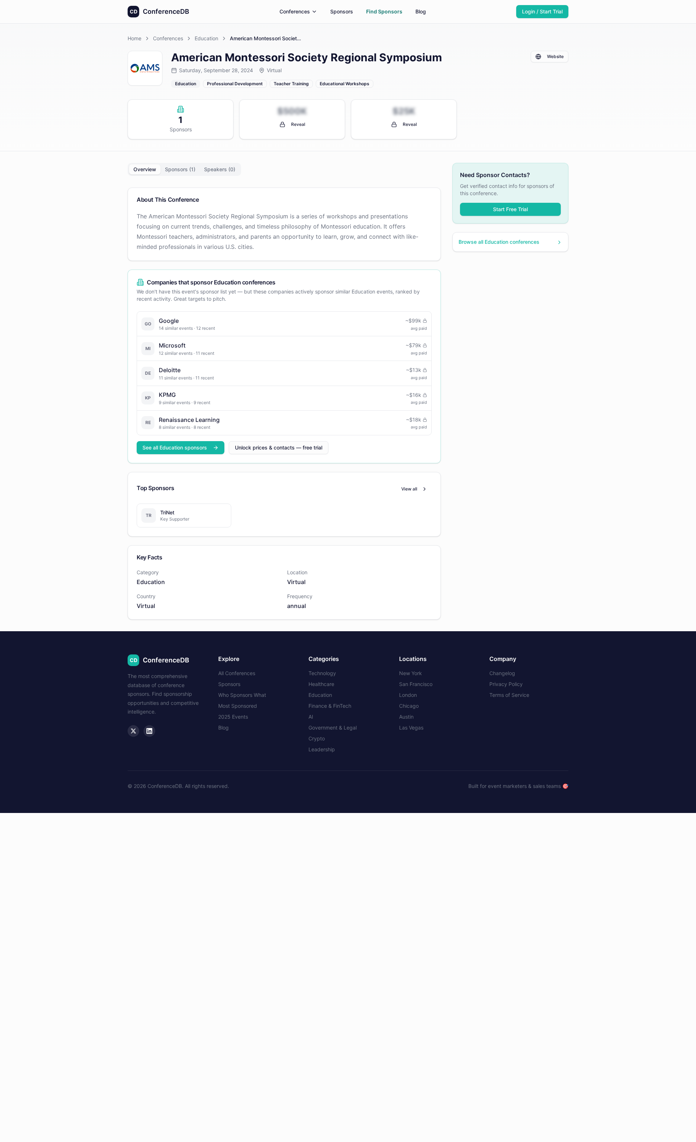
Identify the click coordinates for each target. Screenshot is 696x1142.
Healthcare (321, 684)
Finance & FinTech (329, 706)
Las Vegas (411, 727)
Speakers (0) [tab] (219, 169)
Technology (322, 673)
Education (206, 38)
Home (134, 38)
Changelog (502, 673)
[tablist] (184, 169)
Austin (406, 717)
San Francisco (415, 684)
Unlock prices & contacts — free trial (278, 447)
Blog (420, 11)
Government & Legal (332, 727)
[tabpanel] (284, 404)
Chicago (409, 706)
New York (410, 673)
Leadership (321, 749)
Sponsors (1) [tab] (180, 169)
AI (310, 717)
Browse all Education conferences (499, 242)
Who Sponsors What (242, 695)
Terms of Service (509, 695)
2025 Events (233, 717)
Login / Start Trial (542, 11)
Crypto (316, 738)
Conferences (294, 11)
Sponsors (341, 11)
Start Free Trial (510, 209)
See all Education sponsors (174, 447)
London (408, 695)
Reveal (298, 124)
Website (555, 56)
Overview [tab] (144, 169)
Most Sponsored (237, 706)
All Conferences (236, 673)
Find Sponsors (384, 11)
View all (409, 489)
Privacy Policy (506, 684)
